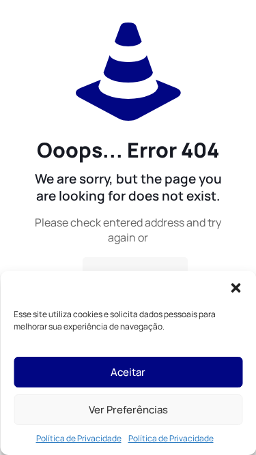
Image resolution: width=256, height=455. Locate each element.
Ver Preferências (128, 409)
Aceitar (128, 372)
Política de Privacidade (79, 438)
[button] (235, 288)
